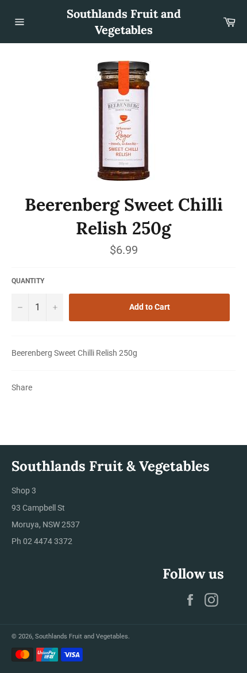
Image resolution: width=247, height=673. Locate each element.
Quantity (27, 281)
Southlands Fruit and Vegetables (124, 21)
